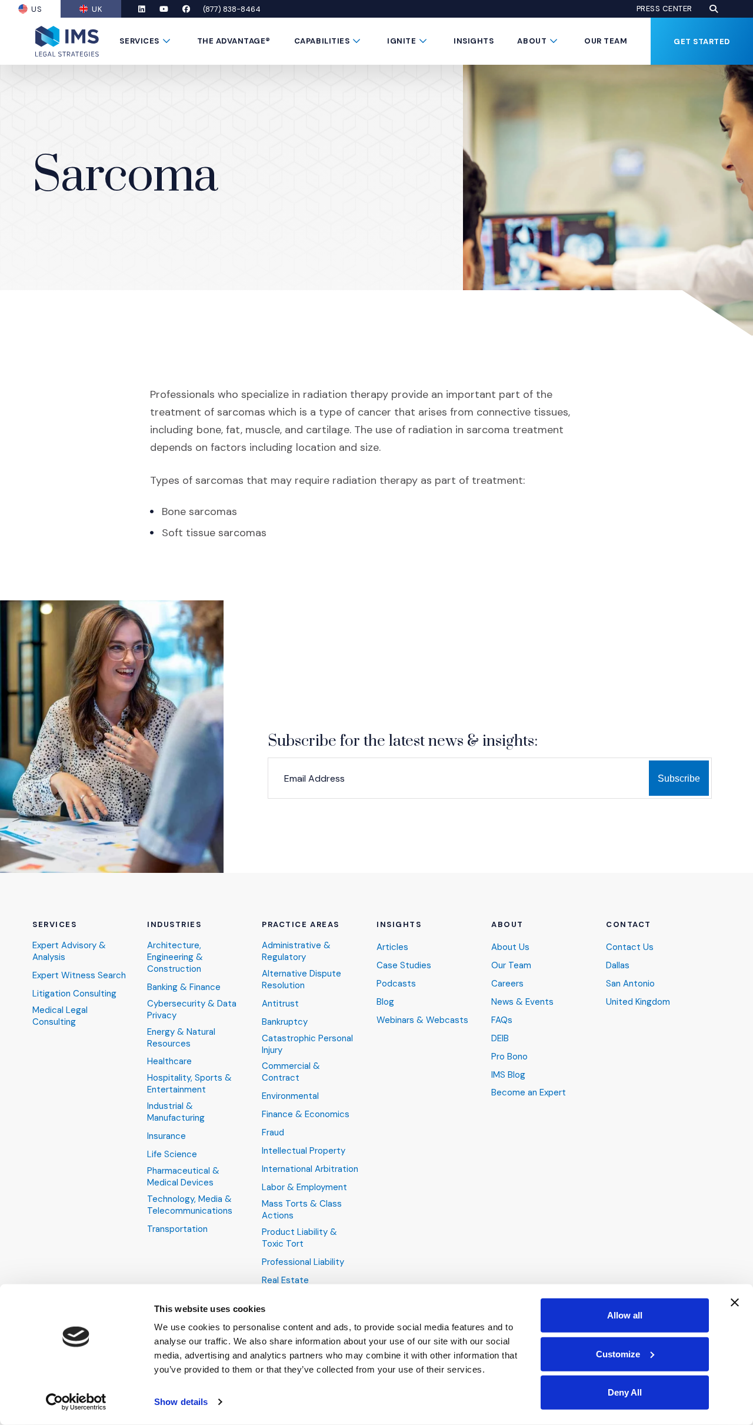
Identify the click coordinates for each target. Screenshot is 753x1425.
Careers (507, 983)
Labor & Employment (304, 1187)
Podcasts (396, 983)
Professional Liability (303, 1262)
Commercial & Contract (291, 1072)
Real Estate (285, 1280)
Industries (174, 924)
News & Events (522, 1002)
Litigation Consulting (74, 993)
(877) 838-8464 (232, 9)
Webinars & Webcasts (422, 1020)
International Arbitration (310, 1169)
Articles (392, 947)
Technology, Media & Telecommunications (189, 1205)
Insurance (166, 1136)
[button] (713, 9)
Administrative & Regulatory (296, 951)
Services (139, 41)
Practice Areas (300, 924)
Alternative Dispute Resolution (301, 979)
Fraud (273, 1132)
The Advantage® (234, 41)
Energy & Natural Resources (181, 1038)
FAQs (501, 1020)
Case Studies (403, 965)
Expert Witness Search (79, 975)
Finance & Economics (305, 1114)
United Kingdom (638, 1002)
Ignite (401, 41)
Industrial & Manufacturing (176, 1112)
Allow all (624, 1315)
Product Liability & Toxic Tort (299, 1238)
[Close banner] (735, 1302)
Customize (618, 1353)
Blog (385, 1002)
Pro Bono (509, 1056)
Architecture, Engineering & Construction (175, 957)
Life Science (172, 1154)
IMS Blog (508, 1075)
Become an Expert (528, 1092)
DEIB (500, 1038)
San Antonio (630, 983)
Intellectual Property (303, 1151)
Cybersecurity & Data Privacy (191, 1009)
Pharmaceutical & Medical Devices (183, 1176)
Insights (474, 41)
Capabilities (321, 41)
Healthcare (169, 1061)
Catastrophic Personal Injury (307, 1044)
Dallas (617, 965)
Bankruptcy (285, 1022)
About (532, 41)
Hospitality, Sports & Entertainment (189, 1083)
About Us (510, 947)
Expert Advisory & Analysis (69, 951)
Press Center (664, 9)
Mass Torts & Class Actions (302, 1209)
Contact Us (630, 947)
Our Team (605, 41)
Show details (181, 1402)
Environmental (290, 1096)
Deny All (625, 1392)
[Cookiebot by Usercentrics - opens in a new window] (76, 1402)
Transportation (177, 1229)
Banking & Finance (184, 987)
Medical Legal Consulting (60, 1016)
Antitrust (280, 1003)
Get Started (702, 41)
